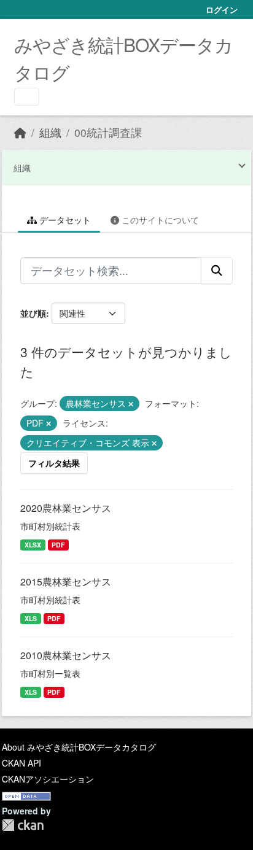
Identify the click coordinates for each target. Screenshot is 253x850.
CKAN (23, 825)
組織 (50, 132)
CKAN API (21, 763)
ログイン (222, 9)
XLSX (33, 544)
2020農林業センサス (65, 508)
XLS (31, 618)
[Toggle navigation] (26, 97)
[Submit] (217, 270)
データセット (64, 220)
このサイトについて (159, 220)
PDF (58, 544)
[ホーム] (20, 132)
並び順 (33, 313)
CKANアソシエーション (48, 779)
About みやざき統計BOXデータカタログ (79, 747)
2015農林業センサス (65, 581)
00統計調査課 (108, 132)
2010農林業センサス (65, 655)
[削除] (130, 404)
